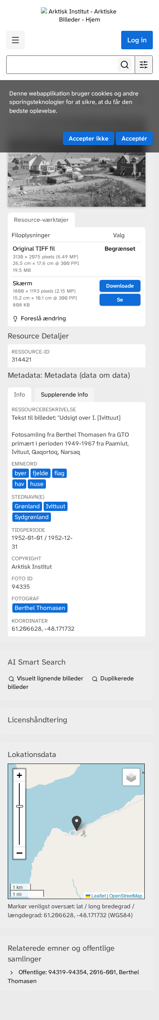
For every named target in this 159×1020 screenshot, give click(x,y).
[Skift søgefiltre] (143, 65)
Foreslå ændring (42, 318)
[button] (76, 823)
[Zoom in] (19, 775)
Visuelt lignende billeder (50, 678)
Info (19, 394)
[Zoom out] (19, 853)
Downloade (120, 285)
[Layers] (131, 777)
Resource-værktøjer (41, 220)
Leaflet (98, 895)
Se (120, 299)
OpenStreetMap (125, 895)
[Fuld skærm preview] (76, 161)
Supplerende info (64, 394)
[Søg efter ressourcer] (125, 65)
